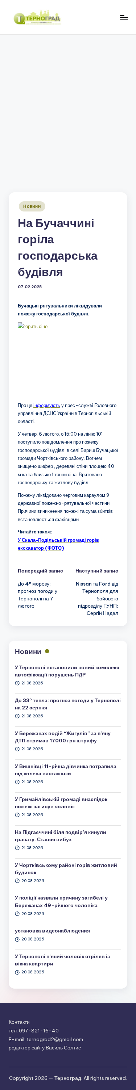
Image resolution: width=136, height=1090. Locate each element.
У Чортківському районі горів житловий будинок (66, 869)
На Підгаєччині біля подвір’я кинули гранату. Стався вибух (60, 836)
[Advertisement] (68, 106)
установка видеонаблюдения (52, 930)
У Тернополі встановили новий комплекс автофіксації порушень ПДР (67, 671)
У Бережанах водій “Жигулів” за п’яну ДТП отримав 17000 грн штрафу (63, 737)
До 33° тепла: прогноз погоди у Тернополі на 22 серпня (68, 704)
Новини (32, 206)
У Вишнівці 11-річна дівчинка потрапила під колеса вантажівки (65, 770)
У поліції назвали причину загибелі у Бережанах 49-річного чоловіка (61, 901)
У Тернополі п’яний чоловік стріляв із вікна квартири (62, 960)
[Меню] (123, 17)
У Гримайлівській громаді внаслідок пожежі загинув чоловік (61, 803)
